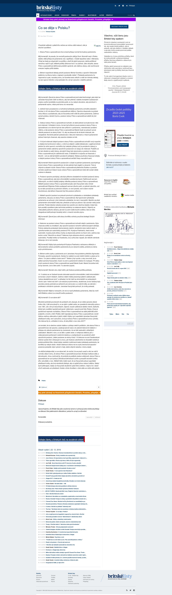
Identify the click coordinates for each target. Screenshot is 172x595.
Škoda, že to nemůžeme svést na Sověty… (119, 256)
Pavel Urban (49, 468)
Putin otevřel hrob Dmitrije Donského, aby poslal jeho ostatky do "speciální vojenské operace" (119, 305)
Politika (53, 577)
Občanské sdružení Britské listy (55, 590)
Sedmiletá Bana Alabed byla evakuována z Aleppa (60, 534)
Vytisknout (44, 387)
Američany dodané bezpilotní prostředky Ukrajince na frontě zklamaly (65, 481)
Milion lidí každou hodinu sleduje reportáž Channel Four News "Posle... (65, 552)
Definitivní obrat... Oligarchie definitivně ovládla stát (120, 250)
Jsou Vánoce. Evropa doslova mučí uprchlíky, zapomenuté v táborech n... (66, 458)
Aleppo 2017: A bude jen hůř (54, 478)
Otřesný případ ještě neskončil (64, 527)
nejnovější (89, 417)
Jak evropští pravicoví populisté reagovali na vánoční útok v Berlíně (65, 514)
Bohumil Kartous (50, 455)
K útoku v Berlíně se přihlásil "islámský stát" (58, 506)
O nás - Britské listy (73, 575)
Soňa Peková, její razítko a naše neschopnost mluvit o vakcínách (120, 263)
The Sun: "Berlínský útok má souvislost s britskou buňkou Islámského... (66, 509)
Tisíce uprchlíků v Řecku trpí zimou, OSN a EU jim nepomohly (63, 460)
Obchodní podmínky (73, 583)
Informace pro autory (88, 579)
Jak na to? (109, 167)
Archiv (57, 15)
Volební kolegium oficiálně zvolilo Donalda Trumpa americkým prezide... (66, 529)
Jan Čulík (48, 463)
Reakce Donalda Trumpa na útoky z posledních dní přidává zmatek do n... (66, 499)
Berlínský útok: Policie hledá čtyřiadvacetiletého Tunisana (62, 488)
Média (53, 579)
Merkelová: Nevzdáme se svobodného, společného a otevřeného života (66, 496)
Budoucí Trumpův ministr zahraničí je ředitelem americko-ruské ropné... (66, 555)
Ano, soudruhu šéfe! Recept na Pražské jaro (119, 283)
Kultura (38, 579)
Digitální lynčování (114, 273)
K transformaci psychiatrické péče (68, 532)
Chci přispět (123, 145)
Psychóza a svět (59, 537)
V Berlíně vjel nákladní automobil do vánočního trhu (60, 545)
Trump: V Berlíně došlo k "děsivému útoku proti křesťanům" (63, 524)
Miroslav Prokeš (50, 527)
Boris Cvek (49, 519)
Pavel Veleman (118, 247)
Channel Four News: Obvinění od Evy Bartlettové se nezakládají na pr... (66, 501)
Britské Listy (120, 577)
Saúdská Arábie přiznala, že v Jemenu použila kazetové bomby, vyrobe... (66, 557)
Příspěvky (109, 15)
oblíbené (97, 417)
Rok (123, 314)
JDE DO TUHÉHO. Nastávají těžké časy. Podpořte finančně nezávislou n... (66, 491)
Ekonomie (39, 577)
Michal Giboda (50, 537)
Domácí (53, 575)
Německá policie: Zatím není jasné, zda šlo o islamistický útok (63, 522)
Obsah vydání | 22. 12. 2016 (49, 449)
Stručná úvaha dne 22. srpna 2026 (118, 268)
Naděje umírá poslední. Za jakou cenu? (64, 468)
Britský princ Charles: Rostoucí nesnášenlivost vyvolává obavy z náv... (66, 453)
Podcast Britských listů (117, 155)
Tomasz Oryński (50, 31)
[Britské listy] (61, 88)
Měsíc (117, 314)
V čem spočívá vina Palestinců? (63, 471)
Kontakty (70, 577)
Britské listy (50, 8)
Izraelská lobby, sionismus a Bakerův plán (66, 560)
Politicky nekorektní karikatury (119, 208)
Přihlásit (132, 5)
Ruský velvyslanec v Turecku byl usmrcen (58, 542)
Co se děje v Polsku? (62, 511)
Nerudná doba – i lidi (60, 483)
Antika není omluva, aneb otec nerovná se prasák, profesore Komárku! (119, 290)
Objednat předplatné (119, 27)
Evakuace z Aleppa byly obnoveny (55, 550)
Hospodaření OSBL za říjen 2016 (55, 562)
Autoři (101, 15)
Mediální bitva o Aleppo (60, 547)
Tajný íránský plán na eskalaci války (119, 278)
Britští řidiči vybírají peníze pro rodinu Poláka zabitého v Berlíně (64, 473)
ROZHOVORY (65, 15)
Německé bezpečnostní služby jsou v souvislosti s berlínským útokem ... (66, 465)
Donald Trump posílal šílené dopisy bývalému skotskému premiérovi (65, 476)
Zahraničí (38, 575)
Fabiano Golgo (118, 260)
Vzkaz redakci (87, 577)
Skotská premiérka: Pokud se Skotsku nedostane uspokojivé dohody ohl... (67, 504)
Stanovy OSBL (87, 575)
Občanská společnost (42, 581)
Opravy (70, 579)
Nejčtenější (108, 242)
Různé (53, 581)
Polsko (44, 380)
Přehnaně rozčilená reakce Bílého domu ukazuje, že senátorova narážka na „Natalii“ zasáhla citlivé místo (119, 297)
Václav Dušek (50, 483)
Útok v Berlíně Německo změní (54, 494)
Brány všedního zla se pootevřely (65, 455)
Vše (128, 314)
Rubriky (82, 15)
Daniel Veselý (50, 471)
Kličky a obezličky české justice (62, 519)
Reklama (70, 581)
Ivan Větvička (118, 287)
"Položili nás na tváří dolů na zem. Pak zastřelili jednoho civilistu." (64, 540)
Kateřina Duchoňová (52, 532)
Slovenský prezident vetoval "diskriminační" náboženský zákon (64, 517)
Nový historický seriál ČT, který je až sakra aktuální (66, 463)
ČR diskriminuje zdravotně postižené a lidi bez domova (61, 486)
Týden (111, 314)
